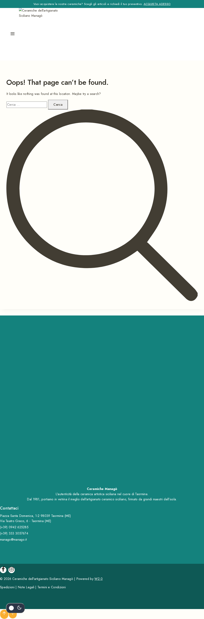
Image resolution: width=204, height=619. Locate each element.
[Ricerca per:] (27, 104)
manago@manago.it (13, 539)
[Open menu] (12, 34)
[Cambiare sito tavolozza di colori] (15, 608)
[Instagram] (11, 570)
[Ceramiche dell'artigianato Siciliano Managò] (44, 34)
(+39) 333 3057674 (14, 533)
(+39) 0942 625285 (14, 527)
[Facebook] (3, 570)
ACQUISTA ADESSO (157, 4)
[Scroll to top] (13, 614)
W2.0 (98, 579)
